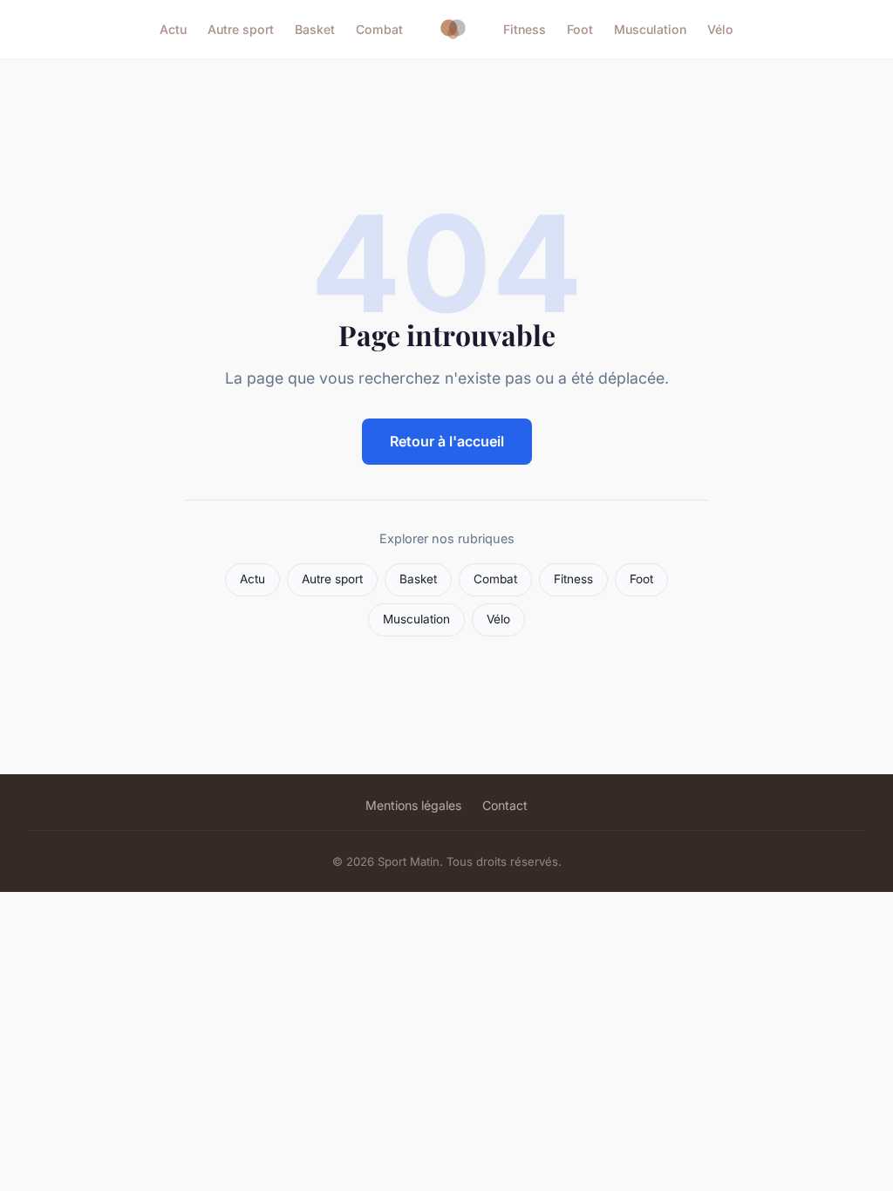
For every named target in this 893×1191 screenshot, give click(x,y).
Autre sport (241, 29)
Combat (379, 29)
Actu (173, 29)
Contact (505, 805)
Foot (580, 29)
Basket (315, 29)
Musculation (650, 29)
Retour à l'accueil (447, 441)
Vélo (720, 29)
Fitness (524, 29)
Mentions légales (413, 805)
